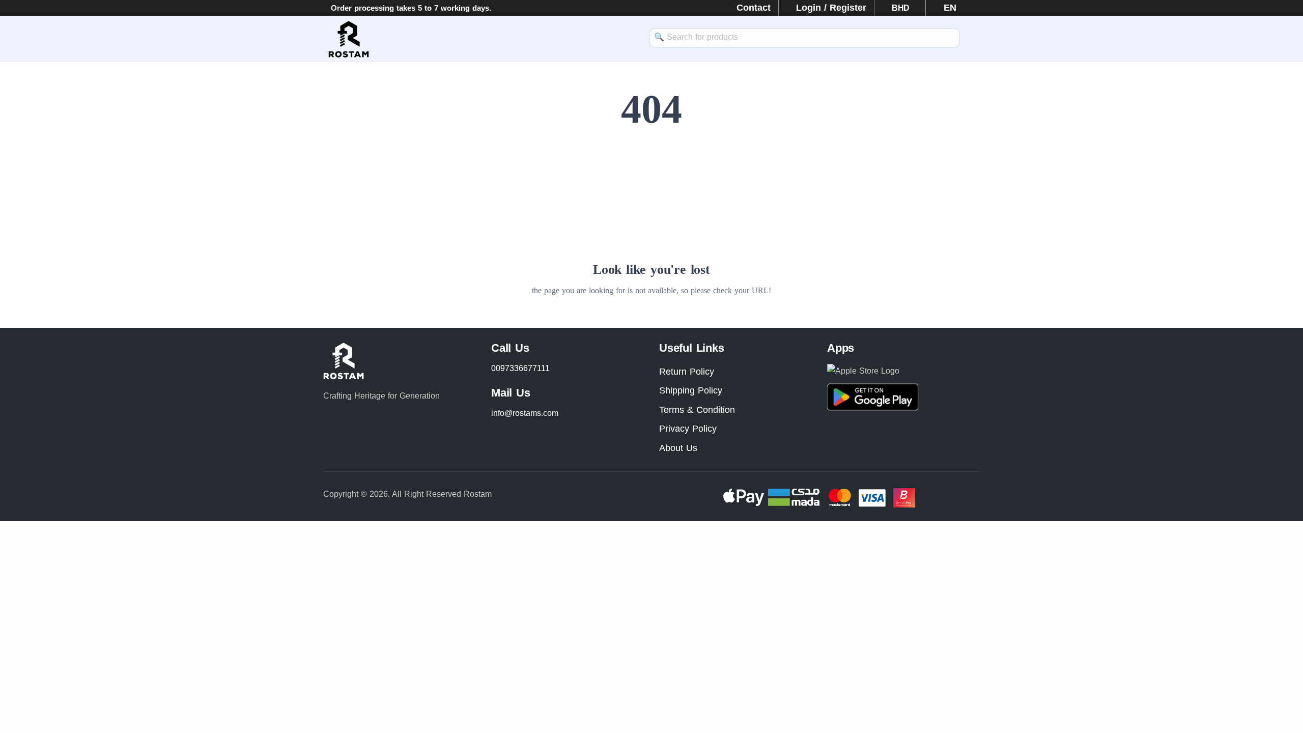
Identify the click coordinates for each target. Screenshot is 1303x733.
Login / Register (831, 8)
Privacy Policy (688, 429)
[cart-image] (975, 39)
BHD (902, 8)
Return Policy (686, 371)
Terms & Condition (697, 410)
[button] (945, 8)
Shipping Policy (690, 390)
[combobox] (804, 38)
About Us (678, 448)
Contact (754, 8)
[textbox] (804, 37)
